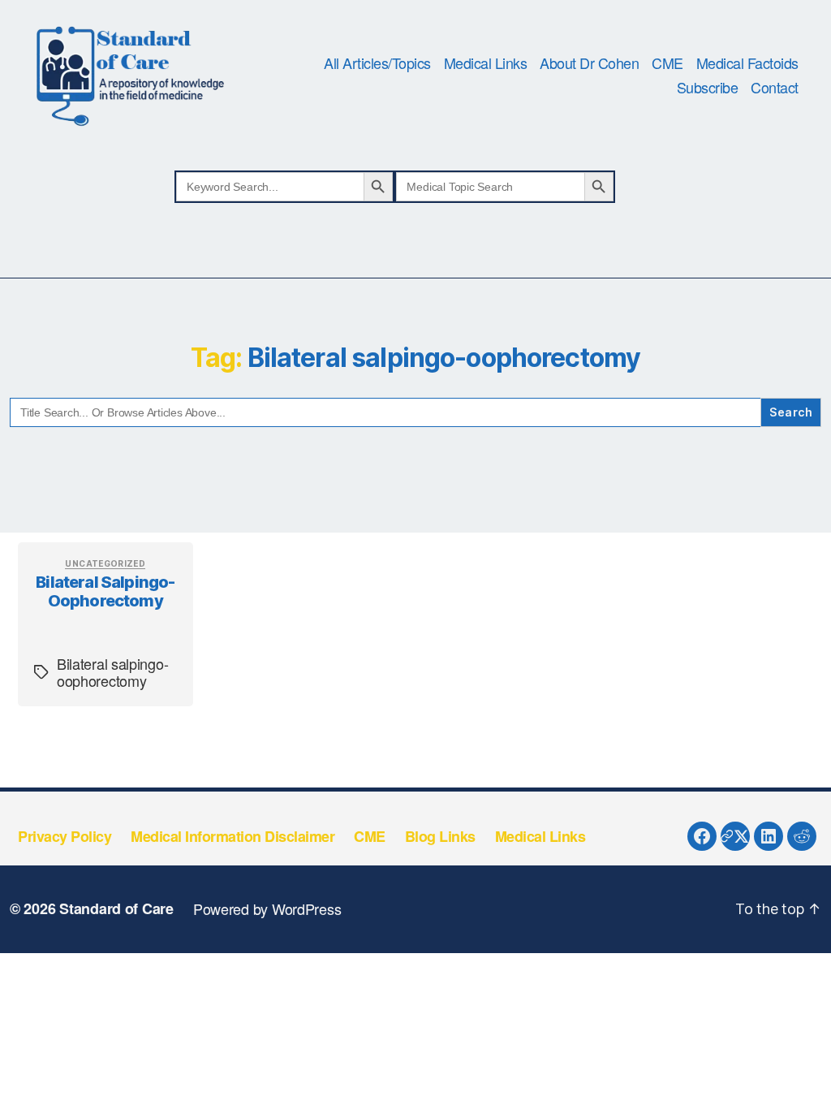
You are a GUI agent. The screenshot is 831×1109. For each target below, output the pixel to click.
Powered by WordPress (267, 908)
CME (667, 63)
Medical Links (485, 63)
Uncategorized (105, 563)
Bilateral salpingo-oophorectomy (105, 591)
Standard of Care (116, 908)
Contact (775, 88)
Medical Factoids (747, 63)
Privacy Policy (64, 836)
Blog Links (440, 836)
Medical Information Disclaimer (232, 836)
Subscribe (707, 88)
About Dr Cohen (589, 63)
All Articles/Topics (377, 63)
